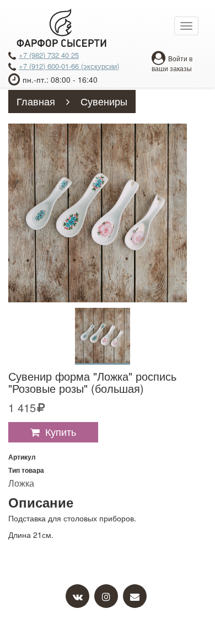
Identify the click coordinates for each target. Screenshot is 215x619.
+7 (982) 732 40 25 (49, 55)
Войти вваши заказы (172, 63)
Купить (60, 431)
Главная (36, 101)
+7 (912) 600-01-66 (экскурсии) (69, 66)
